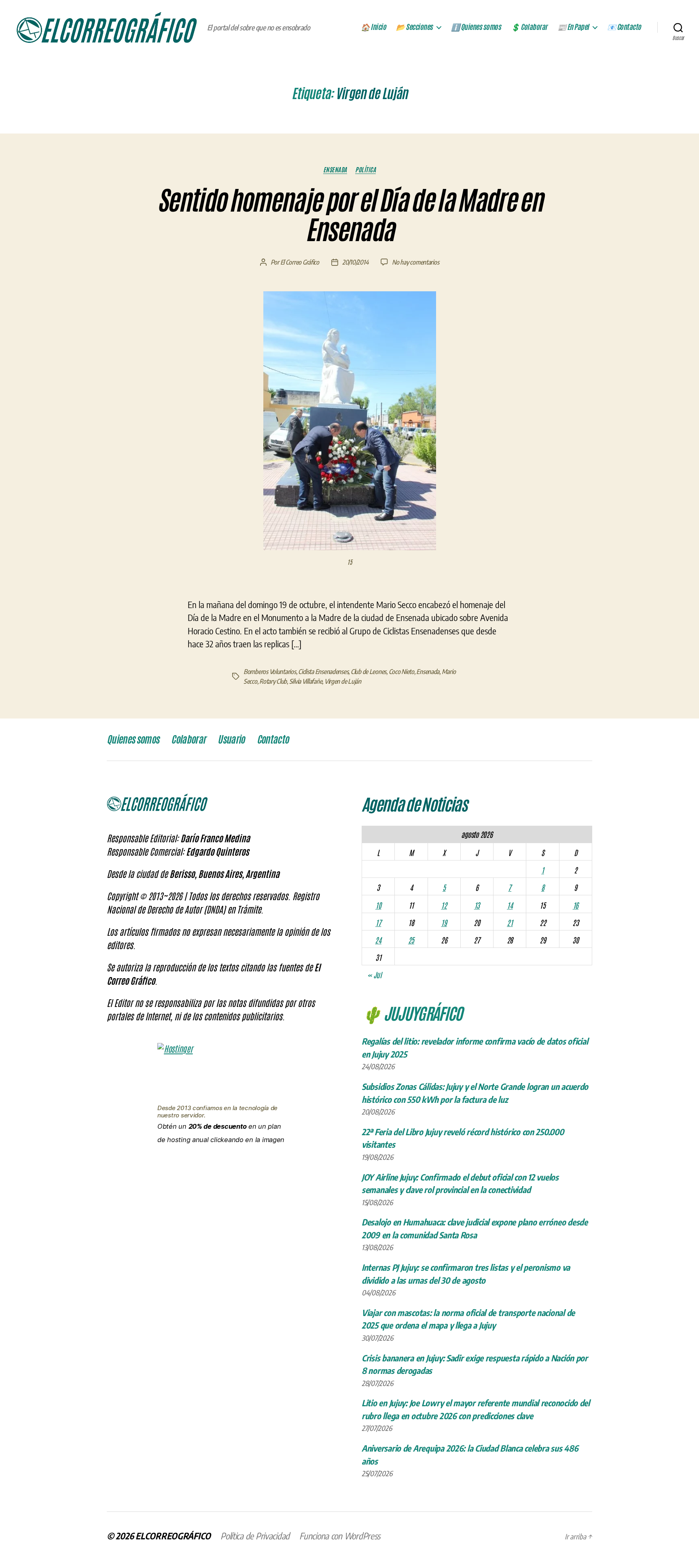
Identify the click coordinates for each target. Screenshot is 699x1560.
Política (365, 169)
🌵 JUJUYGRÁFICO (412, 1012)
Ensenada (335, 169)
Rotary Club (273, 681)
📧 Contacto (624, 27)
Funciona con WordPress (339, 1535)
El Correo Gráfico (299, 262)
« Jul (374, 974)
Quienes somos (133, 739)
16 (575, 905)
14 (510, 905)
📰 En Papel (573, 27)
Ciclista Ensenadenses (323, 672)
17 (378, 922)
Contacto (273, 739)
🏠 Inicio (373, 27)
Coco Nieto (401, 672)
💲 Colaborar (529, 27)
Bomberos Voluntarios (270, 672)
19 (444, 922)
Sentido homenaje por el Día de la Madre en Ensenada (349, 215)
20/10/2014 (355, 262)
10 (378, 905)
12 (444, 905)
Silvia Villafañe (305, 681)
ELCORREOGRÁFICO (173, 1535)
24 (378, 940)
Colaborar (188, 739)
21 (510, 922)
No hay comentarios (415, 262)
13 (477, 905)
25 (411, 940)
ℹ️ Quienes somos (476, 27)
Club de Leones (368, 672)
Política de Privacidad (255, 1535)
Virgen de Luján (342, 681)
